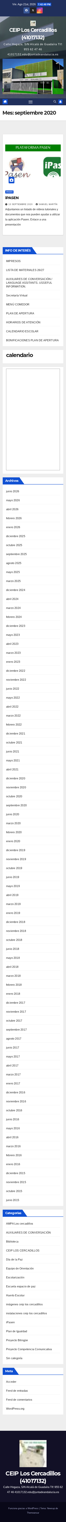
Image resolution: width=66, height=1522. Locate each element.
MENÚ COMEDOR (17, 304)
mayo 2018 (13, 957)
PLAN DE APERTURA (20, 313)
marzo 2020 (13, 823)
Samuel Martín (48, 204)
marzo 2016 (13, 1146)
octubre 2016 (14, 1110)
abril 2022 (12, 706)
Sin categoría (14, 1358)
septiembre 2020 (16, 805)
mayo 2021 (13, 760)
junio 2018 (12, 948)
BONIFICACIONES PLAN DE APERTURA (32, 340)
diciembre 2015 (15, 1173)
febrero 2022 (14, 724)
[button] (54, 101)
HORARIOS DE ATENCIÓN (23, 322)
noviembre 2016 (16, 1101)
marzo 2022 (13, 715)
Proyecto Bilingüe (17, 1340)
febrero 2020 (14, 832)
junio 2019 (12, 877)
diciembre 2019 (15, 850)
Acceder (11, 1381)
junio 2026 (12, 491)
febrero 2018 (14, 984)
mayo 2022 (13, 697)
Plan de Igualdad (16, 1331)
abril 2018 (12, 966)
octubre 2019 (14, 868)
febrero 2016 (14, 1155)
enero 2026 (13, 527)
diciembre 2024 (15, 590)
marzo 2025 (13, 581)
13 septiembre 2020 (20, 204)
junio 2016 (12, 1119)
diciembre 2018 (15, 922)
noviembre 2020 (16, 787)
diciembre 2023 (15, 625)
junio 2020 (12, 814)
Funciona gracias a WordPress (23, 1508)
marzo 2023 (13, 652)
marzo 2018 (13, 975)
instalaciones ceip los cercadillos (26, 1313)
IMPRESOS (13, 261)
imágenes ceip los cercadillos (24, 1304)
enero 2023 (13, 661)
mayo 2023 (13, 634)
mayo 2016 (13, 1128)
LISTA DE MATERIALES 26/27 (25, 270)
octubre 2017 (14, 1020)
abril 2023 (12, 643)
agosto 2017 (13, 1038)
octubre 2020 (14, 796)
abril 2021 (12, 769)
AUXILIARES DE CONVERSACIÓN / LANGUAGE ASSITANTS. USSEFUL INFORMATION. (29, 283)
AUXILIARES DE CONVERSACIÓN (28, 1232)
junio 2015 (12, 1200)
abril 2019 (12, 895)
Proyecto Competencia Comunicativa (29, 1349)
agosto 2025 (13, 563)
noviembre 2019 (16, 859)
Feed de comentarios (19, 1399)
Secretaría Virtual (17, 295)
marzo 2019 (13, 904)
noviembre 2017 (16, 1011)
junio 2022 (12, 688)
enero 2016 (13, 1164)
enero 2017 (13, 1083)
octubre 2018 (14, 939)
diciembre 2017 (15, 1002)
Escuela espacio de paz (21, 1286)
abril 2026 (12, 509)
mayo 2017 (13, 1056)
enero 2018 (13, 993)
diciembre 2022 (15, 670)
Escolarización (15, 1277)
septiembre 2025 (16, 554)
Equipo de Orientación (20, 1268)
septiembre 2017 (16, 1029)
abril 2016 (12, 1137)
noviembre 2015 (16, 1182)
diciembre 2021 (15, 733)
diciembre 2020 (15, 778)
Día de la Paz (14, 1259)
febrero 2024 (14, 617)
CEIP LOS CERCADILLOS (22, 1250)
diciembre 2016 (15, 1092)
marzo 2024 (13, 608)
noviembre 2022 (16, 679)
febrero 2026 (14, 518)
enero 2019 (13, 913)
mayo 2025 (13, 572)
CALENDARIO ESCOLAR (22, 331)
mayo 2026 (13, 500)
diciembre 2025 (15, 536)
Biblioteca (12, 1241)
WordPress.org (15, 1408)
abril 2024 (12, 599)
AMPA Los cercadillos (19, 1223)
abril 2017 (12, 1065)
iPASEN (11, 198)
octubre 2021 (14, 742)
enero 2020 (13, 841)
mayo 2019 (13, 886)
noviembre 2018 (16, 931)
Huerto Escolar (15, 1295)
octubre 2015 (14, 1191)
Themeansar (33, 1513)
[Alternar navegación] (30, 102)
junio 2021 (12, 751)
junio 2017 (12, 1047)
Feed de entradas (17, 1390)
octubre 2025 (14, 545)
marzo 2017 (13, 1074)
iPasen (9, 192)
